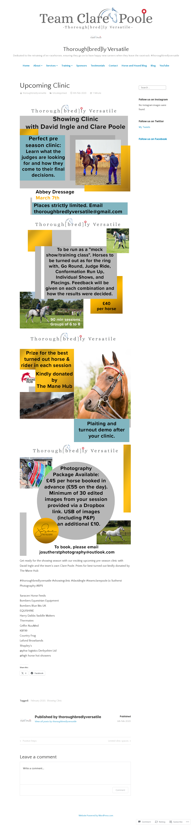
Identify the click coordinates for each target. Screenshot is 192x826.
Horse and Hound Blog (134, 65)
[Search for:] (152, 87)
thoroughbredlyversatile (34, 93)
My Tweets (144, 127)
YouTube (164, 65)
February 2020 (38, 700)
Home (26, 65)
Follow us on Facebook (153, 138)
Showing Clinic (54, 700)
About (36, 65)
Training (66, 65)
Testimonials (98, 65)
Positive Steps (27, 741)
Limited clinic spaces (118, 741)
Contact (113, 65)
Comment (120, 790)
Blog (153, 65)
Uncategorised (59, 93)
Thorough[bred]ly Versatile (96, 49)
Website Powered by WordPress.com (96, 815)
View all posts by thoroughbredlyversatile (55, 721)
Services (51, 65)
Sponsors (81, 65)
